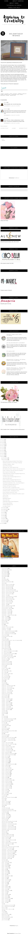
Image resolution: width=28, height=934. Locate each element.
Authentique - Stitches (6, 613)
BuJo (3, 624)
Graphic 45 (4, 684)
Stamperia (4, 832)
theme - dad (4, 869)
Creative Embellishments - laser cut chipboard (11, 640)
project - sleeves (5, 790)
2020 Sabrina (4, 576)
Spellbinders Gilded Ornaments (8, 829)
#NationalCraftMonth (6, 569)
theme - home (4, 877)
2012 (3, 453)
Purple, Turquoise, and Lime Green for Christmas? (13, 470)
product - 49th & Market (6, 742)
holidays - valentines (6, 709)
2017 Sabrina (4, 572)
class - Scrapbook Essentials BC (8, 631)
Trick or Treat (5, 495)
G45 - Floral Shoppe (6, 671)
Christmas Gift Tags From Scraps (9, 486)
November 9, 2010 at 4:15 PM (11, 123)
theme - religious (5, 886)
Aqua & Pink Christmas (7, 465)
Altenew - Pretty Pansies (7, 601)
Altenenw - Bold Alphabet (7, 581)
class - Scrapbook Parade (7, 632)
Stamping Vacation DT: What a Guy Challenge (12, 481)
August (4, 510)
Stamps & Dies (5, 845)
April (4, 517)
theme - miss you (5, 881)
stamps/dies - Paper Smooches (8, 851)
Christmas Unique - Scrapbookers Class (11, 490)
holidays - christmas (6, 700)
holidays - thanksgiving (6, 708)
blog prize (4, 621)
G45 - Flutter (4, 672)
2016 (3, 447)
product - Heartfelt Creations (7, 746)
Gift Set (3, 681)
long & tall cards (5, 728)
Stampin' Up (4, 833)
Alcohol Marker (5, 580)
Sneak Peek (4, 820)
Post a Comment (4, 126)
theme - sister (4, 891)
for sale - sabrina (5, 668)
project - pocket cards (6, 781)
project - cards (4, 762)
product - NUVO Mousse (7, 749)
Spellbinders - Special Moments (8, 828)
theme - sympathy (5, 894)
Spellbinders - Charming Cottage (8, 824)
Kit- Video (4, 722)
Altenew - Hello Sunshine (7, 593)
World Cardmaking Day (6, 917)
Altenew (3, 583)
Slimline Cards (5, 818)
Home (6, 1)
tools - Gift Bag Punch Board (7, 906)
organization (4, 736)
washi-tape (4, 913)
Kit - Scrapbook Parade (6, 720)
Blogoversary (4, 623)
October (4, 507)
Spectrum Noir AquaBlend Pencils (8, 821)
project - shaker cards (6, 786)
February (5, 520)
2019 (3, 442)
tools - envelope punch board (8, 905)
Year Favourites (5, 918)
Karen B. (5, 109)
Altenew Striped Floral (6, 607)
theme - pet (4, 885)
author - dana (8, 93)
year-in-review (5, 919)
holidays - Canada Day (6, 698)
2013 (3, 451)
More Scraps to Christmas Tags (9, 472)
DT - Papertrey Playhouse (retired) (9, 651)
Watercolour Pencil (5, 914)
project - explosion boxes (7, 769)
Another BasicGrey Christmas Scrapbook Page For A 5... (14, 473)
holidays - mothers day (6, 705)
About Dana (14, 3)
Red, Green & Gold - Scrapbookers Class (11, 487)
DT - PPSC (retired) (6, 652)
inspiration (4, 710)
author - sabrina (17, 93)
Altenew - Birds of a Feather (7, 584)
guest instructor (5, 696)
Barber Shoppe (5, 620)
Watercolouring (5, 915)
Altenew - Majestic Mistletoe (7, 599)
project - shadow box (6, 785)
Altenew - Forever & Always (7, 592)
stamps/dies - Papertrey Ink (11, 94)
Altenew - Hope (5, 595)
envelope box (4, 660)
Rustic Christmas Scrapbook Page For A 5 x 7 (12, 479)
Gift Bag (3, 680)
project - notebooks (5, 774)
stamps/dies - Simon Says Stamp (8, 854)
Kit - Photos (4, 717)
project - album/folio (6, 752)
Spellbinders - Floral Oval (7, 825)
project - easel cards (6, 768)
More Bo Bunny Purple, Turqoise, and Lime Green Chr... (14, 468)
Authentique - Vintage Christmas (8, 615)
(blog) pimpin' (4, 568)
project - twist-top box (6, 793)
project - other (4, 777)
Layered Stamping (5, 725)
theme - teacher (5, 895)
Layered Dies (4, 724)
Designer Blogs (17, 933)
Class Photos (4, 635)
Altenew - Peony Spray (6, 600)
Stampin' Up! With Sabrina (7, 834)
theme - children (5, 866)
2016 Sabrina (4, 571)
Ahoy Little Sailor (6, 500)
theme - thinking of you (6, 898)
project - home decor (6, 770)
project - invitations (5, 772)
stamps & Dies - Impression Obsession (9, 846)
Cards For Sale (14, 7)
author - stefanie (5, 619)
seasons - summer (5, 816)
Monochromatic (5, 734)
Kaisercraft (4, 713)
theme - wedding (5, 901)
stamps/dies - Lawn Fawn (7, 849)
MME (3, 733)
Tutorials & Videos (14, 5)
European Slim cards (6, 661)
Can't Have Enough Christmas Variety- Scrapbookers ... (14, 489)
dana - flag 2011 (5, 641)
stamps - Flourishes (6, 837)
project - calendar (5, 758)
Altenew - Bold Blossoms (7, 588)
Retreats (3, 798)
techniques (4, 859)
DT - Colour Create (5, 649)
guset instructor (5, 697)
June (4, 513)
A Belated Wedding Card (8, 504)
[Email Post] (2, 91)
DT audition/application (6, 655)
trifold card (4, 907)
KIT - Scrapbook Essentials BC (8, 718)
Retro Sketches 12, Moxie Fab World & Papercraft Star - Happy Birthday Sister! (16, 368)
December (5, 458)
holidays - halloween (6, 704)
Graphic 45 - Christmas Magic (8, 685)
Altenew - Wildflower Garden (7, 605)
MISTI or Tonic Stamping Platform (8, 730)
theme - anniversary (6, 862)
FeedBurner (16, 177)
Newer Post (23, 128)
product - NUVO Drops (6, 748)
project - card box (5, 760)
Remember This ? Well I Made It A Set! (10, 467)
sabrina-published (5, 804)
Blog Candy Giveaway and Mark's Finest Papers (12, 461)
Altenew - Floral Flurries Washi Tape (9, 591)
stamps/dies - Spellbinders (7, 855)
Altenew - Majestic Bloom (7, 597)
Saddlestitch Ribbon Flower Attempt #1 (10, 501)
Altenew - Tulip (5, 604)
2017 (3, 445)
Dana (3, 139)
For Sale (3, 667)
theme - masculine (11, 95)
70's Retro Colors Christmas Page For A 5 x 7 (12, 476)
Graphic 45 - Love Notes (7, 690)
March (4, 518)
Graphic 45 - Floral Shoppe (7, 688)
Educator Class (5, 659)
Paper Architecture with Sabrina (8, 737)
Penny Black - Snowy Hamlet (7, 738)
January (4, 521)
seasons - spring (5, 814)
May (4, 515)
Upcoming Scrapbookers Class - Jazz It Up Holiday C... (14, 482)
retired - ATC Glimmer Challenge (8, 797)
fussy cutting (4, 669)
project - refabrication (6, 782)
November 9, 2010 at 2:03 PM (11, 105)
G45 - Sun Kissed (5, 676)
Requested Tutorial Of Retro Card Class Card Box (16, 360)
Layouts (3, 726)
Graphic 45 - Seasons (6, 692)
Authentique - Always (6, 609)
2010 (3, 456)
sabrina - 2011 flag (5, 801)
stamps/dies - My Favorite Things (8, 850)
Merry (5, 102)
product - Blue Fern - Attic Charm (8, 744)
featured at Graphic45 (6, 663)
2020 (3, 441)
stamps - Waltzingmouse (7, 843)
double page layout (6, 648)
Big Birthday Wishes (7, 498)
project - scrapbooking (6, 784)
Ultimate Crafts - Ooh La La (7, 909)
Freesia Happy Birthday (7, 503)
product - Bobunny (5, 745)
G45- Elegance (5, 678)
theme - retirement (5, 887)
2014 (3, 450)
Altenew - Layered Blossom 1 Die (8, 596)
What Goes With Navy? (7, 478)
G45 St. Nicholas (5, 677)
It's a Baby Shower (6, 506)
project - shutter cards (6, 788)
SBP (3, 806)
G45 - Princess (5, 674)
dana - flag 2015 (5, 647)
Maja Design (4, 729)
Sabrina (3, 140)
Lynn (5, 118)
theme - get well (5, 873)
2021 (3, 439)
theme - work (4, 902)
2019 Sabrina (4, 575)
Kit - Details (4, 716)
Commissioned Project (6, 636)
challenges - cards (5, 629)
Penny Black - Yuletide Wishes (8, 740)
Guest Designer (5, 694)
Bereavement (5, 496)
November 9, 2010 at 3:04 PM (11, 115)
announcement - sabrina (7, 608)
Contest (3, 637)
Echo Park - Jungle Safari (7, 657)
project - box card (5, 756)
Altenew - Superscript (6, 603)
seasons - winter (5, 817)
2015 (3, 448)
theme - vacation (5, 899)
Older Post (5, 128)
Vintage (3, 911)
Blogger (16, 925)
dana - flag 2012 (5, 643)
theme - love (4, 878)
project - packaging (5, 778)
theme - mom (4, 882)
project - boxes (5, 757)
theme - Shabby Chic (6, 890)
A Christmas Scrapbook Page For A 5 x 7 (11, 484)
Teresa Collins (5, 861)
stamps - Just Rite (5, 841)
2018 (3, 444)
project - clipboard (5, 765)
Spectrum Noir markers (6, 822)
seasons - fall (4, 813)
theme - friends (5, 871)
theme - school (5, 889)
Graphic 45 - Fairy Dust (6, 686)
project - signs (4, 789)
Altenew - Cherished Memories (8, 589)
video (3, 910)
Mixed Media (4, 732)
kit (2, 714)
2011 (3, 455)
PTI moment (4, 794)
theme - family (4, 870)
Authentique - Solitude (6, 612)
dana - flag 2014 (5, 645)
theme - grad (4, 874)
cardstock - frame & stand (7, 627)
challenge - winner (5, 628)
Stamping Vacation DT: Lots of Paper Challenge (12, 462)
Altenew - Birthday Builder (7, 585)
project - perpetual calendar (7, 780)
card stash (4, 625)
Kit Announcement (5, 721)
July (4, 512)
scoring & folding (5, 808)
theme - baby (4, 863)
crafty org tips (4, 639)
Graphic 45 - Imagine (6, 689)
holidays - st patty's (5, 706)
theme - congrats (5, 867)
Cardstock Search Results (8, 475)
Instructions (4, 712)
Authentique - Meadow (6, 611)
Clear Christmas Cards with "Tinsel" (10, 492)
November (5, 459)
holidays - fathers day (6, 702)
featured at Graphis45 (6, 664)
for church (4, 665)
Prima (3, 741)
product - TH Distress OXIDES (8, 750)
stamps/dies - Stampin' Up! (7, 857)
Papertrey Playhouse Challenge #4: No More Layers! (13, 493)
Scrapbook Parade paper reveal (8, 810)
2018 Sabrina (4, 573)
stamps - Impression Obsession (8, 839)
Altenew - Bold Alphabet (6, 587)
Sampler (3, 805)
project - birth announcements (8, 754)
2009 (3, 523)
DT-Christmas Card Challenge (8, 656)
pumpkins (4, 796)
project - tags (4, 792)
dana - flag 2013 (5, 644)
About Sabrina (18, 1)
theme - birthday (5, 865)
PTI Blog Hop (11, 351)
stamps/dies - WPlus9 (6, 858)
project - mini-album (6, 773)
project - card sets (5, 761)
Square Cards (4, 830)
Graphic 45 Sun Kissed (6, 693)
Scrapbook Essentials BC (7, 809)
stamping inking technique (7, 835)
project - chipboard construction (8, 764)
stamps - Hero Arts (5, 838)
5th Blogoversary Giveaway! (16, 342)
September (5, 509)
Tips (2, 903)
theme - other (4, 883)
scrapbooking (4, 812)
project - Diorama (5, 766)
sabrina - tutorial (5, 802)
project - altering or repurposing (8, 753)
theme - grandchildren (6, 875)
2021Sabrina (4, 579)
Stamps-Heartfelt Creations (7, 847)
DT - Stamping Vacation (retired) (8, 653)
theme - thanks (5, 897)
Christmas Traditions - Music (8, 464)
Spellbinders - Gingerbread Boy (8, 826)
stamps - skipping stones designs (8, 842)
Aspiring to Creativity (14, 19)
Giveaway (4, 682)
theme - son (4, 893)
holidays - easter (5, 701)
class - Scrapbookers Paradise (8, 633)
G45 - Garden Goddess (6, 673)
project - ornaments (6, 776)
